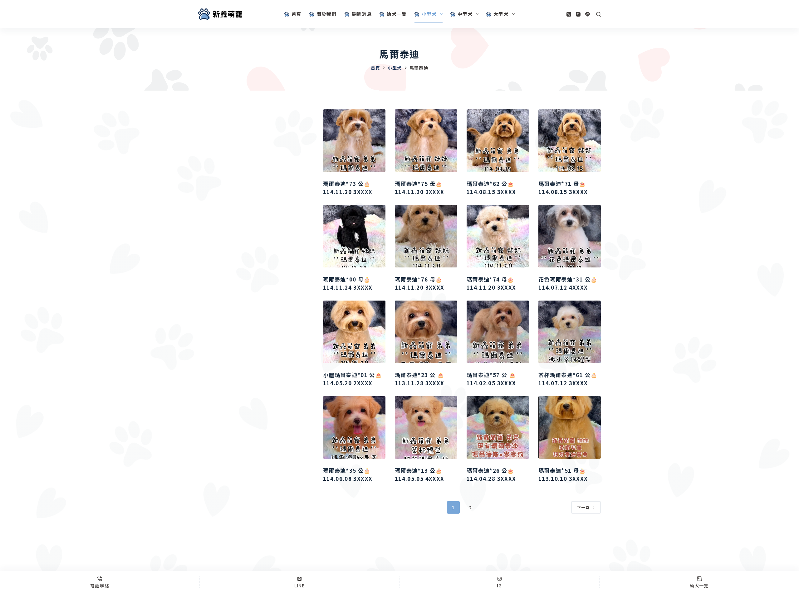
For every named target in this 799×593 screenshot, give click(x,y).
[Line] (587, 14)
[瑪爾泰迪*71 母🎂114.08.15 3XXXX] (569, 140)
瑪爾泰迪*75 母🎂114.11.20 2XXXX (419, 188)
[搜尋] (598, 14)
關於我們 (326, 14)
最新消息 (361, 14)
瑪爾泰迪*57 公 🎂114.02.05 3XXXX (491, 379)
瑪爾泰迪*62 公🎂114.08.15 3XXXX (491, 188)
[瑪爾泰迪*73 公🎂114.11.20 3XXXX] (354, 140)
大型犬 (501, 14)
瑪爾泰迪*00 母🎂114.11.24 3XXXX (347, 283)
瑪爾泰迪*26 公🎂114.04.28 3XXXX (491, 474)
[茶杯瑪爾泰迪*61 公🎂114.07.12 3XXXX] (569, 332)
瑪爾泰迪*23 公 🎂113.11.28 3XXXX (419, 379)
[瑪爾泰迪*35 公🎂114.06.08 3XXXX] (354, 427)
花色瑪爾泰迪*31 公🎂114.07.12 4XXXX (567, 283)
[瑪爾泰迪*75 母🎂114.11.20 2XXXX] (426, 140)
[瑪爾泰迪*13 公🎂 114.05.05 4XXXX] (426, 427)
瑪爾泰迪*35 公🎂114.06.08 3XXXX (347, 474)
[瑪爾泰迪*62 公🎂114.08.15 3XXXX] (498, 140)
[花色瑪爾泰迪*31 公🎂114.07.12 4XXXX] (569, 236)
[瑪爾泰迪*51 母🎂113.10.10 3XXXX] (569, 427)
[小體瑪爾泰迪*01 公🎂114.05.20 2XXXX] (354, 332)
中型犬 (465, 14)
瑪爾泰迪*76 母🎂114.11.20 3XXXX (419, 283)
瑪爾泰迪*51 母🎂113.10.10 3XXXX (563, 474)
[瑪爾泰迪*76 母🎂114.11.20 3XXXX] (426, 236)
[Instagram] (578, 14)
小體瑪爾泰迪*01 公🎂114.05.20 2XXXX (352, 379)
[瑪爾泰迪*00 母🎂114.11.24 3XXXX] (354, 236)
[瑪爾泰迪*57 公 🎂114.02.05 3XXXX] (498, 332)
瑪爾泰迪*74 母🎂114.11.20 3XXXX (491, 283)
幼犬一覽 (396, 14)
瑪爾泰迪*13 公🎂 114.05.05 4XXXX (419, 474)
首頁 (296, 14)
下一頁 (583, 507)
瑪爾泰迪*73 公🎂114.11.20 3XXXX (347, 188)
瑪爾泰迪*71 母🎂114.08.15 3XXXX (563, 188)
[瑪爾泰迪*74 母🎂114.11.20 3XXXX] (498, 236)
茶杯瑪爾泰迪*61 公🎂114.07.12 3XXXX (567, 379)
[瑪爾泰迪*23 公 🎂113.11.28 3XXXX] (426, 332)
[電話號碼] (568, 14)
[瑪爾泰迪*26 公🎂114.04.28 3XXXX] (498, 427)
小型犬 (429, 14)
